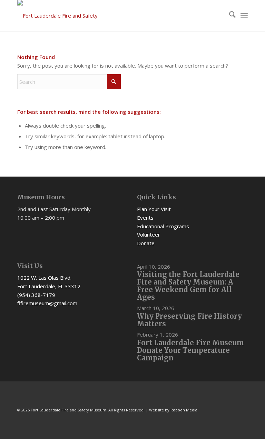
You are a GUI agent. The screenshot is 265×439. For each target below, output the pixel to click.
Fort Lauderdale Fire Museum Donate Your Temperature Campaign (190, 350)
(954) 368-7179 (36, 294)
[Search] (229, 15)
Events (145, 217)
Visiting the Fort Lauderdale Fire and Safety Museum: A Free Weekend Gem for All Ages (188, 285)
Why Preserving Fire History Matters (189, 320)
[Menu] (244, 15)
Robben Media (183, 409)
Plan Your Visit (154, 209)
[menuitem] (229, 15)
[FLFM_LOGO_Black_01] (63, 15)
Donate (146, 243)
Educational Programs (163, 226)
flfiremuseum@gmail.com (47, 303)
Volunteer (148, 234)
